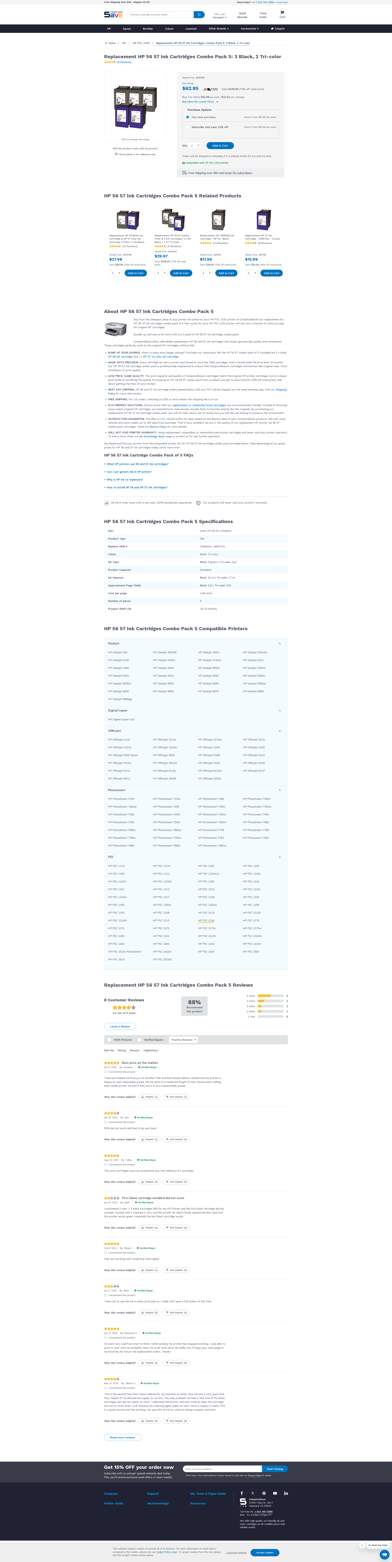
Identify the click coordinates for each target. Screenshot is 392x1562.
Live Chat (282, 2)
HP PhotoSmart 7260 (211, 798)
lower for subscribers (238, 172)
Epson (127, 28)
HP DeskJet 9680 (253, 691)
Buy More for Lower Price (198, 101)
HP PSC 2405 (161, 943)
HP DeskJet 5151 (253, 660)
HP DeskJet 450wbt (255, 652)
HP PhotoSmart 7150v (167, 798)
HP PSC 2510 (116, 959)
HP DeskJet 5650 (208, 675)
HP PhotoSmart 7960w (212, 845)
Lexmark (191, 28)
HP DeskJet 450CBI (165, 652)
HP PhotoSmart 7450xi (212, 814)
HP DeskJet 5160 (118, 667)
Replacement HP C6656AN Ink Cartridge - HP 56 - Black (217, 237)
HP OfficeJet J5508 (164, 778)
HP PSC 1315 (206, 889)
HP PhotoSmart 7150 (121, 798)
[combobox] (166, 14)
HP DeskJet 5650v (254, 675)
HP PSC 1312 (161, 889)
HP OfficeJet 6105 (254, 763)
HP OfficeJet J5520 (209, 778)
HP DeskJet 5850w (254, 683)
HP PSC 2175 (161, 928)
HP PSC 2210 (161, 936)
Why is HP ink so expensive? (125, 479)
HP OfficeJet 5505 (164, 755)
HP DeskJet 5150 (118, 660)
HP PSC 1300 (206, 881)
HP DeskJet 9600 (118, 691)
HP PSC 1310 (251, 881)
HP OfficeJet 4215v (119, 747)
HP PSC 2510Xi (162, 959)
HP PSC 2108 (161, 912)
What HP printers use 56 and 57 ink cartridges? (138, 464)
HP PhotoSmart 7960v (167, 845)
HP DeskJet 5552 (163, 675)
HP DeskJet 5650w (119, 683)
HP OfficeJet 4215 (254, 739)
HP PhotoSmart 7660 (256, 822)
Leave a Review (120, 1026)
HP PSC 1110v (162, 865)
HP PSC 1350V (162, 904)
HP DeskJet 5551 (118, 675)
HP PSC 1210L (252, 873)
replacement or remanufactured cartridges (199, 405)
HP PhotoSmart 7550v (167, 822)
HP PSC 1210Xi (162, 881)
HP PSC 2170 (251, 920)
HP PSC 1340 (251, 897)
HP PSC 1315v (252, 889)
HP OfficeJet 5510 (254, 755)
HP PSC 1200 (206, 865)
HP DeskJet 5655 (163, 683)
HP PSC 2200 (116, 936)
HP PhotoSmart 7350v (212, 806)
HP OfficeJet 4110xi (210, 739)
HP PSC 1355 (251, 904)
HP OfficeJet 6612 (119, 778)
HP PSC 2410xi (162, 951)
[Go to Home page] (113, 14)
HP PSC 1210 (161, 873)
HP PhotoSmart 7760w (167, 837)
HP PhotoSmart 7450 (121, 814)
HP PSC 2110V (252, 912)
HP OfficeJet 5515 (209, 763)
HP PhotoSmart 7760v (122, 837)
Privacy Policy (254, 1475)
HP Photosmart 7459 (256, 814)
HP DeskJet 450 (117, 652)
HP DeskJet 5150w (209, 660)
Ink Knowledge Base (152, 436)
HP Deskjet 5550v (209, 667)
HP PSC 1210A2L (208, 873)
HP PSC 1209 (116, 873)
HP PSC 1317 (161, 897)
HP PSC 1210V (117, 881)
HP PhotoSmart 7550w (212, 822)
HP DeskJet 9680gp (120, 699)
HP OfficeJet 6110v (164, 770)
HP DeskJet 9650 (163, 691)
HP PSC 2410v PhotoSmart (124, 951)
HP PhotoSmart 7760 (256, 830)
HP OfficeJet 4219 (209, 747)
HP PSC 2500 (251, 951)
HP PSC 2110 (206, 912)
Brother (148, 28)
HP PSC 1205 (251, 865)
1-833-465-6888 (265, 2)
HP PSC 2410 (206, 943)
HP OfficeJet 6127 (254, 770)
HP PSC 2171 (116, 928)
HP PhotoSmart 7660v (122, 830)
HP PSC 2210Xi (252, 936)
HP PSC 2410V (252, 943)
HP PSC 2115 (161, 920)
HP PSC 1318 (206, 897)
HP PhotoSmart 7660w (167, 830)
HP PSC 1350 (116, 904)
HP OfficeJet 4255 (254, 747)
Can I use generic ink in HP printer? (129, 471)
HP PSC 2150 (212, 162)
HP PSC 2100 (116, 912)
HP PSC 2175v (207, 928)
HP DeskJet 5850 (208, 683)
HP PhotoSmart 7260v (256, 798)
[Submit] (199, 14)
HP (109, 28)
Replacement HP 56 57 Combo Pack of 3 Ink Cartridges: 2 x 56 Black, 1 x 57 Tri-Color (172, 239)
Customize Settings (236, 1552)
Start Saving (275, 1468)
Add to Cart (135, 273)
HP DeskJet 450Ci (209, 652)
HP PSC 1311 (116, 889)
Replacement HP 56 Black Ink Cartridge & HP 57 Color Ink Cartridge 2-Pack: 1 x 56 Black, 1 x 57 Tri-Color (128, 239)
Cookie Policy (163, 1552)
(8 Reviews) (124, 62)
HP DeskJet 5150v (164, 660)
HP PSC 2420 (206, 951)
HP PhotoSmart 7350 (166, 806)
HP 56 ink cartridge (120, 356)
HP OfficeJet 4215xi (165, 747)
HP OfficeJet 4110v (164, 739)
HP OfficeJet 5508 (209, 755)
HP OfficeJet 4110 (119, 739)
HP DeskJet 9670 (208, 691)
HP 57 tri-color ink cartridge (161, 356)
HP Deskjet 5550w (254, 667)
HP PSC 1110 (116, 865)
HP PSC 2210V (207, 936)
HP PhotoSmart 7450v (167, 814)
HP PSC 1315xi (117, 897)
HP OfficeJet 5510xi (165, 763)
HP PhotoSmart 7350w (257, 806)
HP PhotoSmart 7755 (211, 830)
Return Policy (158, 426)
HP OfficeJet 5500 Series (123, 755)
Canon (169, 28)
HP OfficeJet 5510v (119, 763)
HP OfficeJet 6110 (119, 770)
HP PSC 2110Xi (117, 920)
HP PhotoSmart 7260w (122, 806)
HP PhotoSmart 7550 (121, 822)
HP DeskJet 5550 (163, 667)
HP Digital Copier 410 (121, 719)
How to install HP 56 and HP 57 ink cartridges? (137, 487)
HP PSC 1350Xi (207, 904)
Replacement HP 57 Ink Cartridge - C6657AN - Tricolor (262, 237)
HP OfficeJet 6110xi (210, 770)
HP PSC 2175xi (252, 928)
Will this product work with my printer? (135, 148)
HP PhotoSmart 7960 (121, 845)
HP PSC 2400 (116, 943)
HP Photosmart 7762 (211, 837)
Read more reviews (122, 1437)
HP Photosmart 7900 (256, 837)
